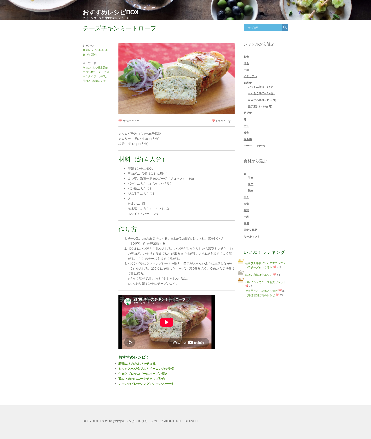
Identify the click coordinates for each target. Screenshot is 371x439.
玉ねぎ (87, 80)
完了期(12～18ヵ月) (260, 106)
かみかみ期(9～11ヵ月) (262, 100)
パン (246, 126)
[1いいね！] (213, 120)
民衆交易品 (250, 230)
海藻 (246, 203)
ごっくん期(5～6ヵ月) (261, 86)
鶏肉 (94, 54)
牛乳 (103, 76)
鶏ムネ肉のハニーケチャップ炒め (141, 378)
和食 (246, 56)
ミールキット (252, 236)
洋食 (246, 63)
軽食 (246, 132)
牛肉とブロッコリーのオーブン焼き (143, 373)
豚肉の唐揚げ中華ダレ (258, 275)
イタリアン (250, 76)
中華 (246, 70)
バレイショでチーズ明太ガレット (265, 282)
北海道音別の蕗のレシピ (260, 295)
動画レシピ (89, 50)
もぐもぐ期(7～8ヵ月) (261, 93)
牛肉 (250, 177)
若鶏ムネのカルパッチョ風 (137, 363)
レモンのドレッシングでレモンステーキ (146, 383)
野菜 (246, 210)
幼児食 (248, 113)
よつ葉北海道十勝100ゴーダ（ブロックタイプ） (96, 71)
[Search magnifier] (285, 27)
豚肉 (250, 184)
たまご (87, 67)
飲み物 (248, 139)
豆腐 (246, 223)
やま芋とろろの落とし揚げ (261, 291)
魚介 (246, 197)
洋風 (100, 50)
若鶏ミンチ (99, 80)
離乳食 (248, 83)
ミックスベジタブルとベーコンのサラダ (146, 368)
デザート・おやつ (254, 146)
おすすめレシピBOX (111, 11)
